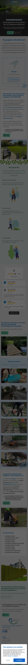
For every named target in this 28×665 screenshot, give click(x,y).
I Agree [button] (19, 660)
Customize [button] (8, 660)
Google (9, 655)
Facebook (14, 655)
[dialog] (14, 654)
